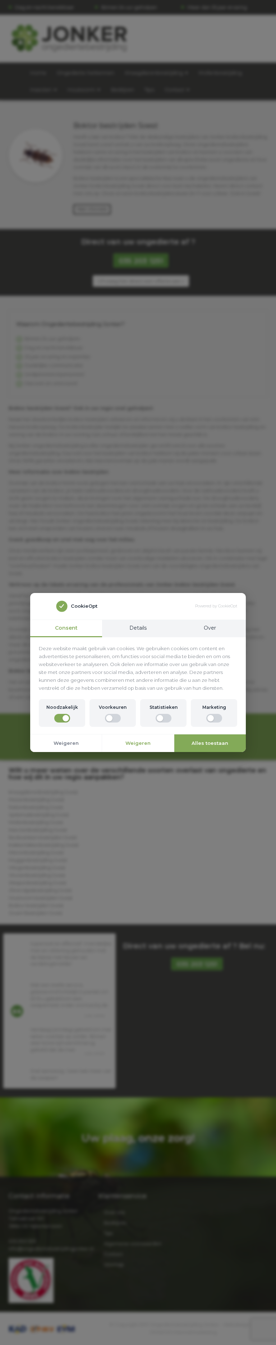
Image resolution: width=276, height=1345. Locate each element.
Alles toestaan (210, 743)
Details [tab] (138, 628)
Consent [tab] (66, 628)
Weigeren (66, 743)
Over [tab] (210, 628)
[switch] (62, 718)
